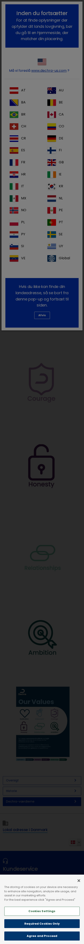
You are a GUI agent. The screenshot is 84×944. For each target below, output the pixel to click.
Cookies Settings (41, 911)
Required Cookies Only (42, 924)
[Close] (79, 880)
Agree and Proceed (42, 936)
